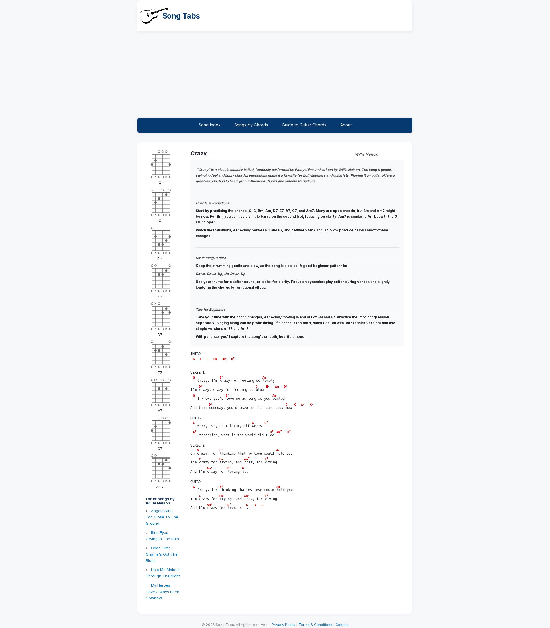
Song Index (210, 125)
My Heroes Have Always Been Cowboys (162, 591)
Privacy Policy (283, 625)
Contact (342, 625)
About (346, 125)
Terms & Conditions (315, 625)
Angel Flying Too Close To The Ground (162, 517)
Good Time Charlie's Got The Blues (162, 554)
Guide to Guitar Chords (304, 125)
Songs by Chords (251, 125)
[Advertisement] (275, 75)
